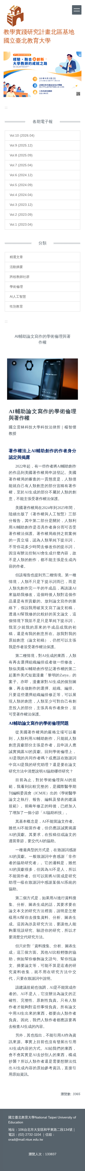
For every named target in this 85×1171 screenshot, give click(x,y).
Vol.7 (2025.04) (21, 165)
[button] (14, 363)
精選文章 (16, 257)
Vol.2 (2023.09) (21, 214)
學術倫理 (16, 287)
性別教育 (16, 306)
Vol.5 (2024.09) (21, 185)
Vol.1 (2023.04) (21, 224)
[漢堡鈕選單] (76, 10)
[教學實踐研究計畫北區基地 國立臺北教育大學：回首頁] (15, 16)
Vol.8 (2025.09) (21, 155)
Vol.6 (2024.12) (21, 175)
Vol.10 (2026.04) (22, 135)
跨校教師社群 (20, 277)
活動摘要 (16, 267)
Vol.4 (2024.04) (21, 195)
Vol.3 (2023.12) (21, 205)
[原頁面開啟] (42, 74)
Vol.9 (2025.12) (21, 145)
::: (6, 107)
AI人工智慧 (18, 296)
